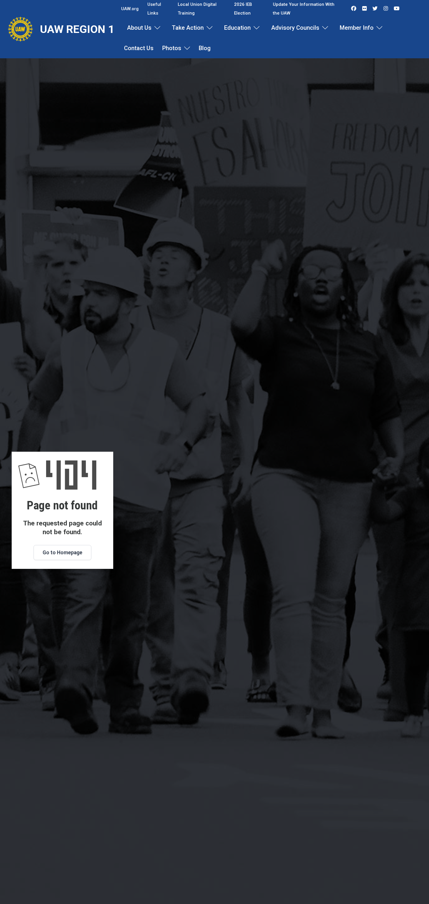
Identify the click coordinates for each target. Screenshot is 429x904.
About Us (139, 27)
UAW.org (130, 8)
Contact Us (139, 48)
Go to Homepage (62, 552)
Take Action (188, 27)
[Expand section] (157, 28)
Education (237, 27)
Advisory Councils (295, 27)
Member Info (357, 27)
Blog (205, 48)
